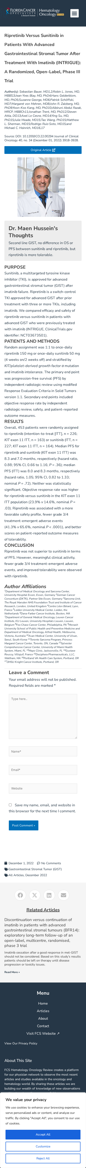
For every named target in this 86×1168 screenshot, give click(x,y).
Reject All (43, 1158)
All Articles (16, 875)
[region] (43, 1130)
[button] (74, 13)
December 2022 (36, 875)
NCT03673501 (33, 335)
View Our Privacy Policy (20, 1043)
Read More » (12, 972)
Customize (43, 1146)
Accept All (43, 1134)
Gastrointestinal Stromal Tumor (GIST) (35, 869)
